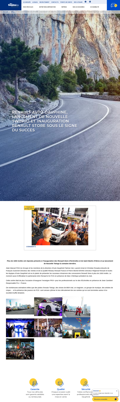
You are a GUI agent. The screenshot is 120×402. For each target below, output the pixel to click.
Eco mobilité (94, 7)
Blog (12, 12)
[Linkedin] (90, 2)
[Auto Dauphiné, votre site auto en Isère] (10, 5)
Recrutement (44, 2)
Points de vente (66, 2)
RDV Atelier (78, 2)
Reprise (64, 7)
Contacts (54, 2)
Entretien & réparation (47, 7)
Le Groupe (27, 2)
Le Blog (35, 2)
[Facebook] (85, 2)
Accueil (5, 12)
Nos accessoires (78, 7)
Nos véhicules (28, 7)
